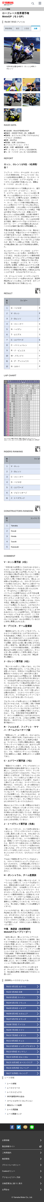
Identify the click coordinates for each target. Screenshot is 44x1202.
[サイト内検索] (33, 3)
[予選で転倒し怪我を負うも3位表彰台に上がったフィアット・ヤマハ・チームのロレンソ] (31, 84)
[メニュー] (40, 3)
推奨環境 (5, 1159)
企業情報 (5, 1140)
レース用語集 (12, 1109)
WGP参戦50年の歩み (15, 1096)
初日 (17, 28)
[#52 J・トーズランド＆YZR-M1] (12, 114)
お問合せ (5, 1189)
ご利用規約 (6, 1153)
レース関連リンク (14, 1114)
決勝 (35, 28)
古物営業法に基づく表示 (12, 1183)
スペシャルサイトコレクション (20, 1101)
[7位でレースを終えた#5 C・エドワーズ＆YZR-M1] (31, 99)
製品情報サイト (8, 1146)
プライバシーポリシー (11, 1165)
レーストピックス (14, 1092)
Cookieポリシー (8, 1171)
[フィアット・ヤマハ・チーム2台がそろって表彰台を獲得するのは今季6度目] (12, 99)
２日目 (26, 28)
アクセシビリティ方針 (11, 1177)
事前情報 (8, 28)
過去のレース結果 (14, 1105)
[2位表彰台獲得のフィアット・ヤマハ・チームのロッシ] (12, 84)
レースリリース (13, 1088)
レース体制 (11, 1084)
